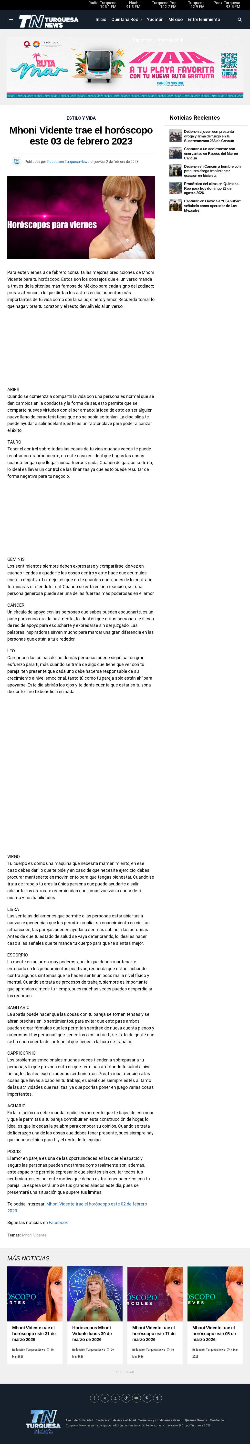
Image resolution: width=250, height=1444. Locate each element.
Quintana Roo (124, 19)
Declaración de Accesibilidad (115, 1420)
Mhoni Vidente (34, 1235)
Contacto (217, 1420)
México (175, 19)
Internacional (169, 39)
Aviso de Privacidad (79, 1420)
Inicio (101, 19)
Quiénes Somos (196, 1420)
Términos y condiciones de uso (160, 1420)
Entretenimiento (204, 19)
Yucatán (155, 19)
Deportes (142, 39)
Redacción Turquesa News (68, 162)
